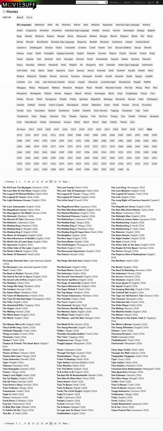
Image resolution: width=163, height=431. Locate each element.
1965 (154, 146)
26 (128, 169)
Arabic (20, 30)
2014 (27, 135)
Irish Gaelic (22, 70)
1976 (61, 146)
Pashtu (20, 99)
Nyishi (111, 93)
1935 (120, 157)
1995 (44, 140)
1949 (146, 152)
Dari (110, 47)
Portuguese (51, 99)
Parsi (152, 93)
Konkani (43, 76)
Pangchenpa (131, 93)
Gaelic (20, 59)
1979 (36, 146)
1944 (44, 157)
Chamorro (21, 47)
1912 (27, 169)
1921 (95, 163)
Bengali (103, 36)
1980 (27, 146)
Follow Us (138, 2)
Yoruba (123, 122)
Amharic (146, 24)
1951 (129, 152)
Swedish (87, 110)
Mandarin (67, 87)
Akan (86, 24)
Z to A (29, 17)
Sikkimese (96, 104)
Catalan (128, 41)
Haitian (124, 59)
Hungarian (91, 64)
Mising (139, 87)
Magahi (137, 81)
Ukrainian (154, 116)
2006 (95, 135)
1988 (103, 140)
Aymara (106, 30)
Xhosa (95, 122)
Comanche (70, 47)
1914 (154, 163)
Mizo (147, 87)
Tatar (34, 116)
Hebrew (41, 64)
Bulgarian (82, 41)
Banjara (50, 36)
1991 (78, 140)
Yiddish (113, 122)
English (80, 53)
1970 (112, 146)
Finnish (123, 53)
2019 (124, 129)
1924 (70, 163)
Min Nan (128, 87)
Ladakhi (148, 76)
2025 (73, 129)
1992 (70, 140)
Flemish (133, 53)
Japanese (60, 70)
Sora (29, 110)
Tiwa (93, 116)
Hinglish (73, 64)
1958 (70, 152)
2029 (39, 129)
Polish (39, 99)
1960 (53, 152)
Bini (142, 36)
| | (25, 187)
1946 (27, 157)
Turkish (131, 116)
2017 (140, 129)
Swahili (76, 110)
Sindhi (116, 104)
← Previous (8, 181)
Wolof (86, 122)
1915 (146, 163)
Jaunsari (80, 70)
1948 (154, 152)
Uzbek (43, 122)
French (143, 53)
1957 (78, 152)
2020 (115, 129)
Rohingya (108, 99)
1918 (120, 163)
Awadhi (95, 30)
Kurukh (109, 76)
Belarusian (82, 36)
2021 (107, 129)
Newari (88, 93)
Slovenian (146, 104)
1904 (86, 169)
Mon (155, 87)
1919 (112, 163)
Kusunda (119, 76)
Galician (29, 59)
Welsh (77, 122)
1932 (146, 157)
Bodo (149, 36)
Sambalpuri (152, 99)
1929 (27, 163)
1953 (112, 152)
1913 (19, 169)
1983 (146, 140)
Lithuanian (93, 81)
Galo (39, 59)
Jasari (71, 70)
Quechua (83, 99)
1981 (19, 146)
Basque (60, 36)
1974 (78, 146)
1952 (120, 152)
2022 (98, 129)
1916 (137, 163)
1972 (95, 146)
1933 (137, 157)
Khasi (150, 70)
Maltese (56, 87)
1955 (95, 152)
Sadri (140, 99)
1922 (86, 163)
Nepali (78, 93)
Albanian (95, 24)
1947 (19, 157)
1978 (44, 146)
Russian (131, 99)
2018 (132, 129)
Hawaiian (30, 64)
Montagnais (35, 93)
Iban (101, 64)
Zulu (132, 122)
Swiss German (100, 110)
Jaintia (50, 70)
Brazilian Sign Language (62, 41)
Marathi (98, 87)
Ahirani (77, 24)
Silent (107, 104)
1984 (137, 140)
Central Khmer (142, 41)
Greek (90, 59)
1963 (27, 152)
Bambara (39, 36)
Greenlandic (102, 59)
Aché (50, 24)
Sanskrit (20, 104)
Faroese (102, 53)
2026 (64, 129)
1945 (36, 157)
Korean (53, 76)
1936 (112, 157)
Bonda (20, 41)
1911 (36, 169)
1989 (95, 140)
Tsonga (113, 116)
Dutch (38, 53)
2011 (53, 135)
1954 (103, 152)
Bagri (19, 36)
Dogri (29, 53)
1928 (36, 163)
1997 (27, 140)
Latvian (71, 81)
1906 (70, 169)
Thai (64, 116)
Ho (81, 64)
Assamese (57, 30)
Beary (70, 36)
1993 (61, 140)
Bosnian (30, 41)
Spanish (51, 110)
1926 (53, 163)
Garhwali (49, 59)
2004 (112, 135)
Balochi (28, 36)
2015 (19, 135)
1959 (61, 152)
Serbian (42, 104)
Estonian (91, 53)
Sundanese (64, 110)
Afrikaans (66, 24)
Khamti (141, 70)
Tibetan (72, 116)
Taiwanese (127, 110)
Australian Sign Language (77, 30)
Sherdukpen (72, 104)
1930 (19, 163)
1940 (78, 157)
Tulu (123, 116)
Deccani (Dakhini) (123, 47)
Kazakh (131, 70)
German (80, 59)
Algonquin (107, 24)
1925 (61, 163)
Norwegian (100, 93)
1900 (120, 169)
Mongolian (22, 93)
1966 (146, 146)
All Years (21, 129)
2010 (61, 135)
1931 (154, 157)
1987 (112, 140)
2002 (129, 135)
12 (37, 181)
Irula (33, 70)
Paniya (144, 93)
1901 (112, 169)
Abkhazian (39, 24)
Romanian (120, 99)
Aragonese (31, 30)
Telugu (43, 116)
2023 (90, 129)
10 (29, 181)
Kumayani (87, 76)
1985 (129, 140)
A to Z (20, 17)
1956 (86, 152)
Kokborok (31, 76)
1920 (103, 163)
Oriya (119, 93)
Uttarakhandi (31, 122)
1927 (44, 163)
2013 (36, 135)
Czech (92, 47)
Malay (32, 87)
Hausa (20, 64)
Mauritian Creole (113, 87)
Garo (58, 59)
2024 (81, 129)
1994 (53, 140)
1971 (103, 146)
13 (42, 181)
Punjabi (63, 99)
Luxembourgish (108, 81)
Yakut (104, 122)
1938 (95, 157)
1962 (36, 152)
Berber (113, 36)
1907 (61, 169)
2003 (120, 135)
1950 (137, 152)
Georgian (68, 59)
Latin (37, 81)
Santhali (31, 104)
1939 (86, 157)
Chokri (59, 47)
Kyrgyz (138, 76)
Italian (41, 70)
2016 (149, 129)
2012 (44, 135)
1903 (95, 169)
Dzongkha (49, 53)
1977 (53, 146)
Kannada (101, 70)
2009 (70, 135)
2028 (48, 129)
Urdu (19, 122)
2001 (137, 135)
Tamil (145, 110)
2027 (56, 129)
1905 (78, 169)
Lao (30, 81)
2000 (146, 135)
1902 (103, 169)
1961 (44, 152)
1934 (129, 157)
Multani (47, 93)
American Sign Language (127, 24)
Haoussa (135, 59)
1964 (19, 152)
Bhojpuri (124, 36)
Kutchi (129, 76)
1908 (53, 169)
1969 (120, 146)
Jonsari (91, 70)
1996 (36, 140)
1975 (70, 146)
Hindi (63, 64)
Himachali (53, 64)
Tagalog (115, 110)
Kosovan (64, 76)
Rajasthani (95, 99)
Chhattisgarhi (36, 47)
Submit (126, 2)
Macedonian (124, 81)
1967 (137, 146)
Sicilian (85, 104)
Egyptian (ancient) (65, 53)
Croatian (82, 47)
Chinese (49, 47)
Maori (89, 87)
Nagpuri (68, 93)
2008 (78, 135)
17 (59, 181)
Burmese (104, 41)
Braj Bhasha (42, 41)
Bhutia (134, 36)
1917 (129, 163)
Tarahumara (22, 116)
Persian (29, 99)
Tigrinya (84, 116)
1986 (120, 140)
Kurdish (98, 76)
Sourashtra (40, 110)
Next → (66, 181)
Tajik (137, 110)
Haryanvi (146, 59)
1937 (103, 157)
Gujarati (114, 59)
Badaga (140, 30)
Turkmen (142, 116)
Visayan (67, 122)
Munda (58, 93)
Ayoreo (116, 30)
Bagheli (151, 30)
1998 (19, 140)
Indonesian (147, 64)
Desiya (138, 47)
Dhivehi (147, 47)
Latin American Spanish (54, 81)
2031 (31, 129)
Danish (102, 47)
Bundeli (93, 41)
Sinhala (125, 104)
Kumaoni (75, 76)
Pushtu (73, 99)
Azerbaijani (128, 30)
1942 (61, 157)
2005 (103, 135)
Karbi (111, 70)
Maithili (147, 81)
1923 (78, 163)
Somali (20, 110)
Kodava (20, 76)
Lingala (81, 81)
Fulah (152, 53)
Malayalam (43, 87)
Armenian (44, 30)
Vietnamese (54, 122)
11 (33, 181)
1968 (129, 146)
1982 (154, 140)
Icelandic (110, 64)
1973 (86, 146)
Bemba (93, 36)
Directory (114, 2)
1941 (70, 157)
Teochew (54, 116)
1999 (154, 135)
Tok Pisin (103, 116)
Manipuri (79, 87)
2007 (86, 135)
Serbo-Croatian (56, 104)
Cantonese (117, 41)
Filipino (112, 53)
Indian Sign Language (128, 64)
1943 (53, 157)
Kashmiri (121, 70)
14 (46, 181)
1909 (44, 169)
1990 (86, 140)
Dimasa (20, 53)
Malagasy (21, 87)
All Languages (24, 24)
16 (55, 181)
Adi (57, 24)
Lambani (21, 81)
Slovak (135, 104)
